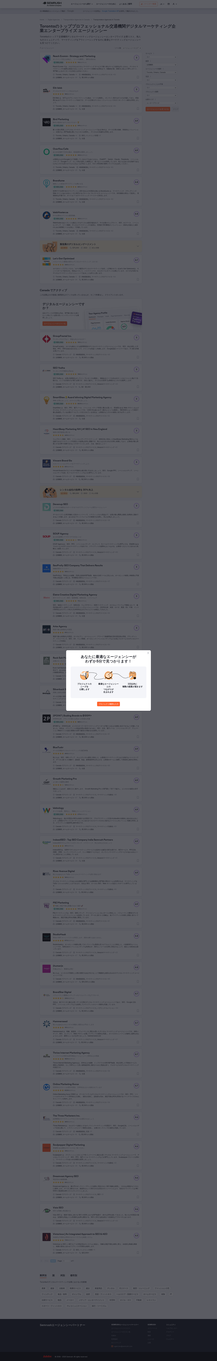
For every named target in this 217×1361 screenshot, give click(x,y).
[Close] (148, 653)
